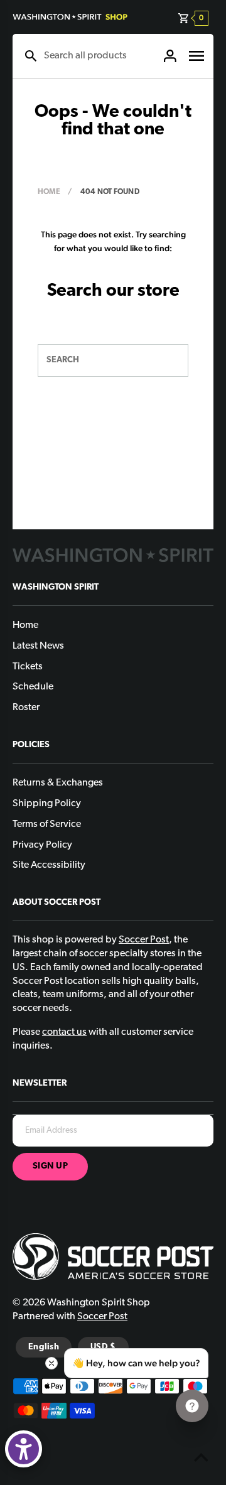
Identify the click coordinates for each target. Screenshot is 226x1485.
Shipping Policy (47, 804)
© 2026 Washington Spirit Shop (81, 1303)
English (43, 1347)
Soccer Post (102, 1317)
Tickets (28, 667)
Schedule (33, 687)
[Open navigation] (196, 56)
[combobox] (97, 56)
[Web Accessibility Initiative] (23, 1448)
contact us (64, 1032)
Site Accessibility (49, 865)
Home (49, 192)
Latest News (38, 646)
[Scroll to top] (200, 1459)
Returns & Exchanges (58, 783)
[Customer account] (170, 56)
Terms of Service (47, 824)
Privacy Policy (42, 845)
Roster (26, 708)
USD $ (103, 1347)
